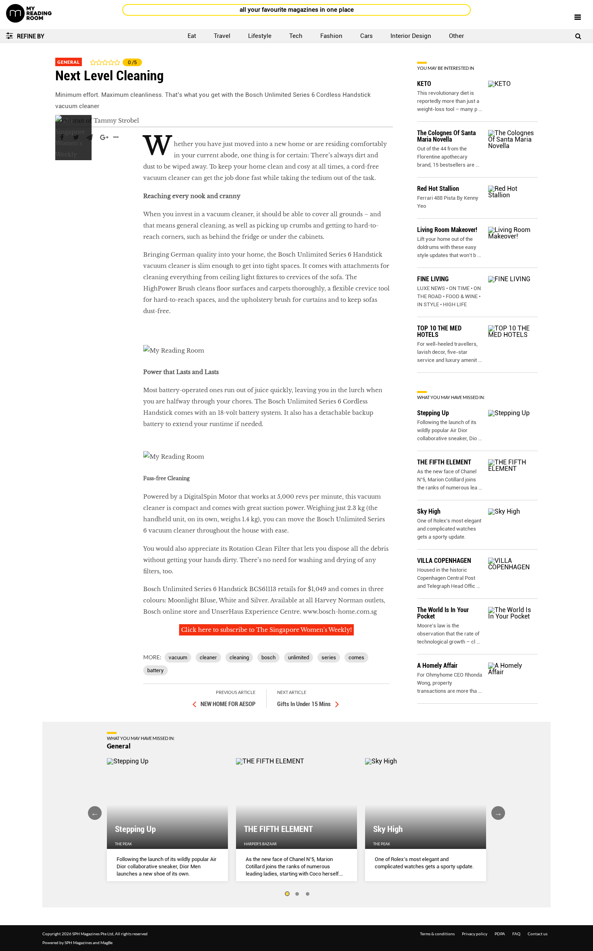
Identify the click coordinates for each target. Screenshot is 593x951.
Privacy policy (474, 933)
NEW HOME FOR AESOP (227, 704)
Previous (95, 813)
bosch (268, 657)
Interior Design (410, 36)
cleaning (239, 657)
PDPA (500, 933)
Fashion (331, 36)
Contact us (537, 933)
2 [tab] (297, 894)
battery (155, 670)
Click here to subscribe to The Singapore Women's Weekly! (266, 629)
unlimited (298, 657)
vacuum (178, 657)
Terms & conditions (437, 933)
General (68, 62)
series (329, 657)
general (66, 161)
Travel (222, 36)
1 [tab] (287, 894)
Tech (296, 36)
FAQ (516, 933)
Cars (366, 36)
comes (356, 657)
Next (498, 813)
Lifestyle (259, 36)
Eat (192, 36)
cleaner (208, 657)
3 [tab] (308, 894)
